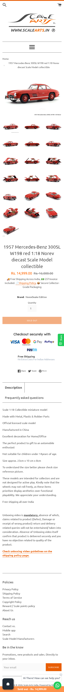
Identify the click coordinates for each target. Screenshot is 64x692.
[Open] (8, 684)
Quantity (32, 302)
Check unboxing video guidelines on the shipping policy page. (27, 553)
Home (5, 58)
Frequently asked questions (24, 398)
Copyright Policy (11, 601)
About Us (7, 610)
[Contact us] (57, 685)
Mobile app (8, 630)
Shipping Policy (11, 593)
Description (13, 387)
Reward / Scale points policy (18, 605)
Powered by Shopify (49, 685)
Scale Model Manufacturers (18, 638)
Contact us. (8, 626)
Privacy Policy (10, 589)
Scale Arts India (30, 685)
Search (6, 634)
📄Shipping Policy (26, 282)
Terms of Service (12, 597)
